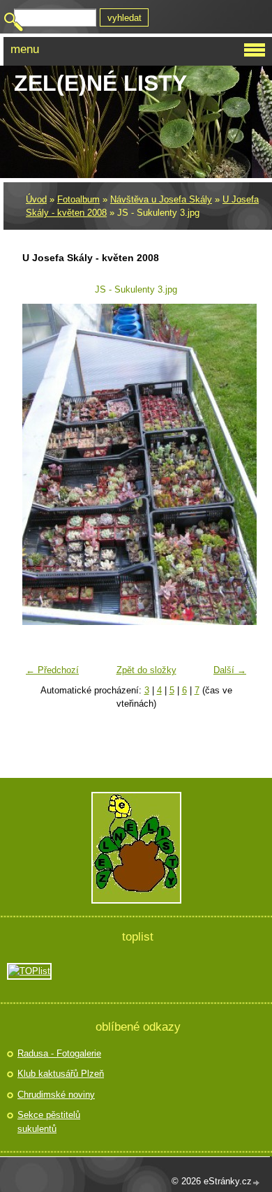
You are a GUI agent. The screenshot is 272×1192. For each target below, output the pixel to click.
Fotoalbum (78, 199)
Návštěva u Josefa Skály (161, 199)
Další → (229, 670)
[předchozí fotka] (41, 464)
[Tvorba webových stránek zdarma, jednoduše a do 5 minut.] (257, 1182)
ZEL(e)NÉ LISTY (100, 83)
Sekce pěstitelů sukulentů (48, 1122)
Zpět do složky (146, 670)
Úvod (36, 199)
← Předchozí (52, 670)
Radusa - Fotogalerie (59, 1053)
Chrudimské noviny (56, 1094)
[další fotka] (230, 464)
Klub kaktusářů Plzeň (60, 1073)
